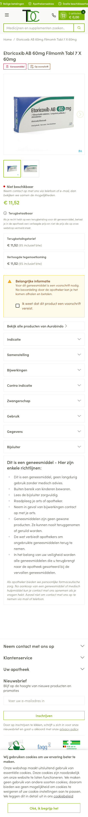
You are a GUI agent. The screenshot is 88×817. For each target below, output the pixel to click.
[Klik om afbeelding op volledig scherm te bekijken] (44, 114)
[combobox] (38, 27)
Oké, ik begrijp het (44, 808)
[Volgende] (80, 114)
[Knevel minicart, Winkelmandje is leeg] (63, 15)
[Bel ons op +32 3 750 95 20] (54, 15)
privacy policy (69, 729)
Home (7, 39)
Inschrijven (44, 715)
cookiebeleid (63, 796)
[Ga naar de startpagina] (31, 15)
